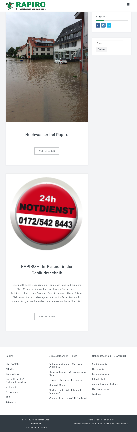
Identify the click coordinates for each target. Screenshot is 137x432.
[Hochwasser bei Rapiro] (47, 67)
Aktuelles (10, 369)
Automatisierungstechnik (105, 384)
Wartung (96, 394)
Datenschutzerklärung (36, 427)
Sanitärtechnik (99, 364)
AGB (8, 397)
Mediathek (11, 387)
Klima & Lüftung (57, 385)
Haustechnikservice (102, 389)
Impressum (36, 423)
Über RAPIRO (12, 364)
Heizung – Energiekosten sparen (65, 380)
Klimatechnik (99, 379)
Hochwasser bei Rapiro (46, 134)
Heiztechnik (98, 369)
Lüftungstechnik (100, 374)
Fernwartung (12, 392)
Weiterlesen (47, 151)
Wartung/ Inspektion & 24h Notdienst (68, 398)
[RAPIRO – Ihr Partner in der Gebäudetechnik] (47, 213)
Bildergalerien (13, 374)
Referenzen (11, 402)
